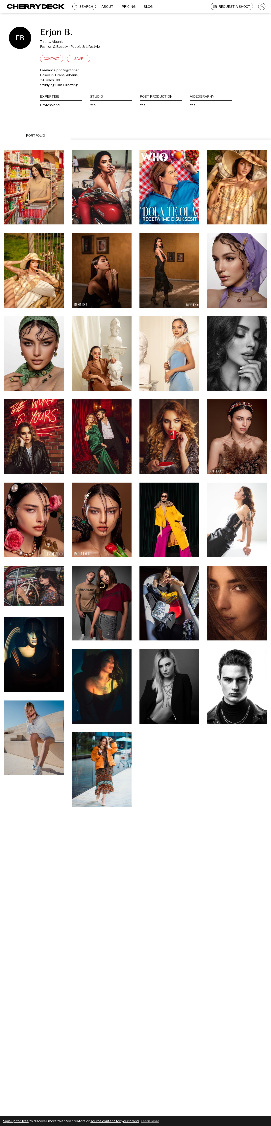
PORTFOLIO (35, 135)
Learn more (150, 1121)
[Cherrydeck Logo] (34, 6)
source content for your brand (114, 1121)
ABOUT (107, 7)
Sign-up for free (16, 1121)
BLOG (148, 7)
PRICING (129, 7)
